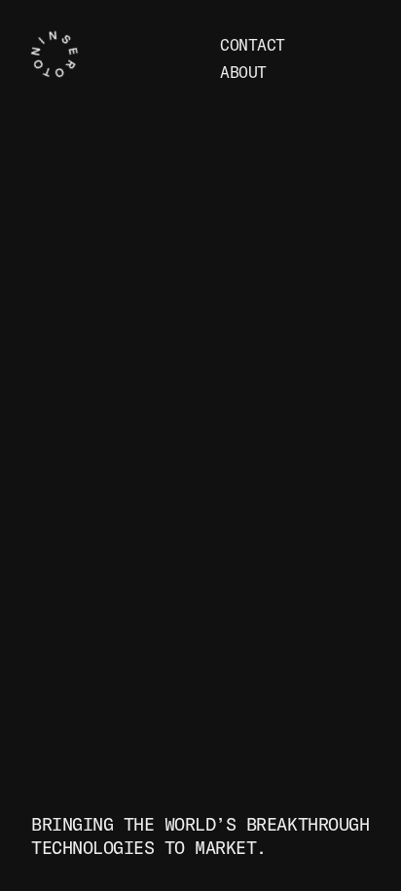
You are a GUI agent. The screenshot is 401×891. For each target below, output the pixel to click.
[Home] (121, 58)
